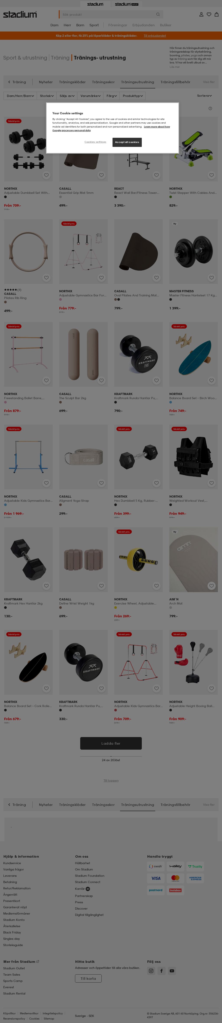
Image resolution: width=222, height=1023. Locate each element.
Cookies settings (95, 141)
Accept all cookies (127, 142)
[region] (112, 128)
